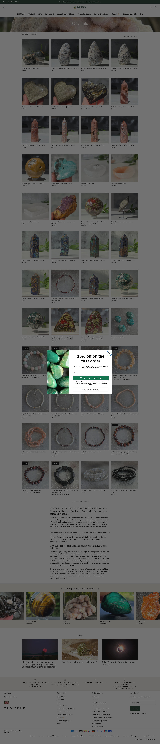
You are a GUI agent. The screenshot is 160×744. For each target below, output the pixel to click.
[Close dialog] (109, 353)
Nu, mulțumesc (90, 389)
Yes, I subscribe (91, 378)
